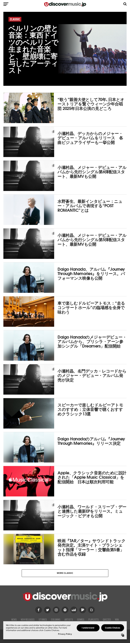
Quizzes (107, 619)
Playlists (93, 619)
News (14, 619)
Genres (80, 619)
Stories (43, 619)
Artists (68, 619)
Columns (55, 619)
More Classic (65, 573)
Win (117, 619)
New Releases (28, 619)
